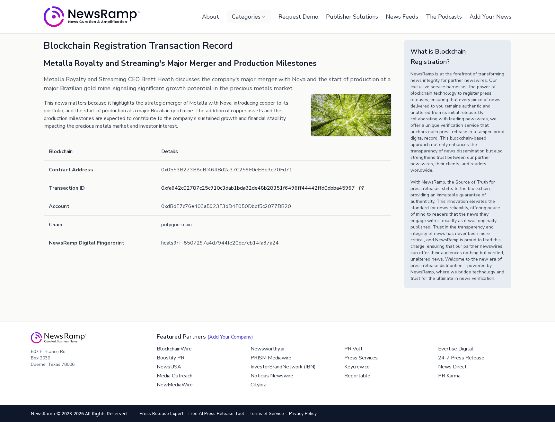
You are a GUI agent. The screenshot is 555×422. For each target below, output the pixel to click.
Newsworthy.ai (267, 348)
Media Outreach (174, 375)
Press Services (361, 357)
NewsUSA (169, 366)
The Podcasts (444, 17)
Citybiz (258, 384)
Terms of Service (266, 413)
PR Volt (353, 348)
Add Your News (490, 17)
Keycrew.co (357, 366)
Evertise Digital (455, 348)
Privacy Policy (303, 413)
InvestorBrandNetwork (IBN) (283, 366)
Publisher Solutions (352, 17)
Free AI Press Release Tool (216, 413)
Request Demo (298, 17)
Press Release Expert (161, 413)
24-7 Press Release (461, 357)
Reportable (357, 375)
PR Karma (449, 375)
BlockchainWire (174, 348)
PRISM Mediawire (271, 357)
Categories (246, 17)
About (210, 17)
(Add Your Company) (230, 336)
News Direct (452, 366)
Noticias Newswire (272, 375)
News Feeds (402, 17)
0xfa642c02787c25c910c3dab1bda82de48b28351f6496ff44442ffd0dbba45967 (258, 188)
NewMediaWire (175, 384)
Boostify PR (170, 357)
